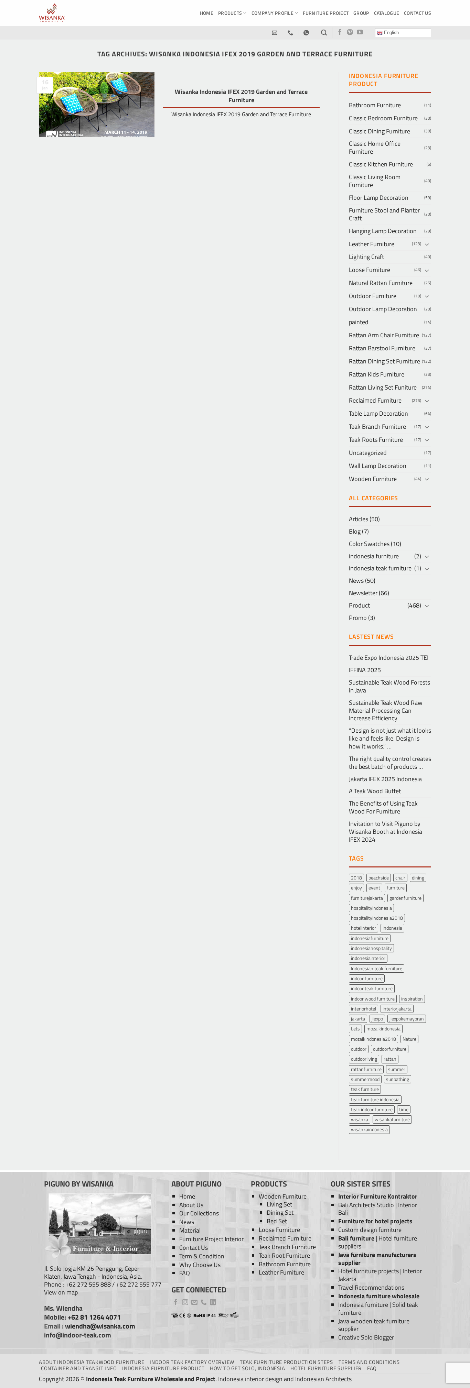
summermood (365, 1079)
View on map (61, 1292)
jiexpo (377, 1018)
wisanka (359, 1119)
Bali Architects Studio (366, 1205)
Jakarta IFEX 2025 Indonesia (385, 779)
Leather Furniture (371, 244)
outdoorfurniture (389, 1048)
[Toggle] (427, 244)
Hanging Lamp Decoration (383, 231)
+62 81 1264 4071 (94, 1317)
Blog (355, 531)
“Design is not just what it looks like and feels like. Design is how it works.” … (390, 738)
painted (358, 322)
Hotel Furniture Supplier (326, 1368)
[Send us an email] (194, 1302)
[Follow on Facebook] (340, 32)
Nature (409, 1038)
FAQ (184, 1273)
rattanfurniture (366, 1069)
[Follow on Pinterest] (350, 32)
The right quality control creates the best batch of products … (390, 762)
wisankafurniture (392, 1119)
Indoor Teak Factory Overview (192, 1362)
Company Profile (272, 13)
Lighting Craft (366, 256)
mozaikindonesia (383, 1028)
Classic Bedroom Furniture (383, 118)
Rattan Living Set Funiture (383, 387)
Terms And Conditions (369, 1362)
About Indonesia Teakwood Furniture (91, 1362)
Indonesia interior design (250, 1379)
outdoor (358, 1048)
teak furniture (365, 1089)
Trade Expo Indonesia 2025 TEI (388, 657)
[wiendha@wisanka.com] (275, 33)
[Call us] (204, 1302)
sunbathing (397, 1079)
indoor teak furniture (372, 988)
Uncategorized (368, 452)
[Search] (324, 33)
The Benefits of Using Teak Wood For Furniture (383, 807)
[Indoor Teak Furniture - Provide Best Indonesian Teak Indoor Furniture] (73, 13)
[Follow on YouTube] (360, 32)
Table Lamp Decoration (378, 413)
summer (396, 1069)
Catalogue (386, 13)
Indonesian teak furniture (376, 968)
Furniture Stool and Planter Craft (384, 214)
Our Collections (199, 1213)
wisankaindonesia (369, 1129)
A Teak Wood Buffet (375, 791)
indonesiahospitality (371, 948)
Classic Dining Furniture (379, 131)
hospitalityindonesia (371, 907)
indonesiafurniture (369, 938)
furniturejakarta (367, 897)
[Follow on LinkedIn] (213, 1302)
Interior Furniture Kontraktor (377, 1196)
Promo (358, 617)
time (403, 1109)
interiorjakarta (397, 1008)
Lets (355, 1028)
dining (418, 877)
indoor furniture (367, 978)
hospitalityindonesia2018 (377, 917)
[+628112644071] (291, 33)
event (374, 887)
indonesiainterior (368, 958)
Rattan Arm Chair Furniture (384, 335)
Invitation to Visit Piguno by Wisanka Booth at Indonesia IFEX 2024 (385, 831)
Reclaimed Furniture (375, 400)
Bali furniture (356, 1238)
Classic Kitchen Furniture (381, 164)
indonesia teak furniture (380, 568)
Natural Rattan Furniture (381, 282)
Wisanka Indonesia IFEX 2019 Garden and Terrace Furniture (241, 96)
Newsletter (363, 593)
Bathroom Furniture (375, 105)
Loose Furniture (369, 269)
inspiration (412, 998)
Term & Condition (201, 1256)
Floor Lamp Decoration (378, 197)
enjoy (356, 887)
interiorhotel (363, 1008)
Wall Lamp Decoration (377, 465)
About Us (191, 1205)
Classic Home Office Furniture (374, 147)
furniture (396, 887)
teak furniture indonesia (375, 1099)
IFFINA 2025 (365, 670)
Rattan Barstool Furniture (382, 348)
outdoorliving (364, 1058)
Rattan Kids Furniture (376, 374)
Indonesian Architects (323, 1379)
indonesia (392, 927)
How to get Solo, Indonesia (247, 1368)
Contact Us (417, 13)
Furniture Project (326, 13)
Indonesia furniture (363, 1304)
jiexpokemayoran (406, 1018)
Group (361, 13)
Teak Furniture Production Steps (286, 1362)
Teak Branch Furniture (377, 426)
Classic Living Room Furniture (374, 180)
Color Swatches (369, 543)
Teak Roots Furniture (376, 439)
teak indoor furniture (372, 1109)
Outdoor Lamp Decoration (383, 309)
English (391, 32)
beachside (378, 877)
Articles (358, 519)
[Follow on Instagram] (185, 1302)
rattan (390, 1058)
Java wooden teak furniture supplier (373, 1325)
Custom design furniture (370, 1229)
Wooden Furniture (373, 478)
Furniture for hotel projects (375, 1221)
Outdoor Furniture (372, 295)
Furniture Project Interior (211, 1239)
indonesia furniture (374, 556)
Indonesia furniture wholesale (378, 1296)
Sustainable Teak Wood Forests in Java (389, 686)
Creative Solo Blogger (366, 1337)
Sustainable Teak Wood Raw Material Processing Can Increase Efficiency (386, 710)
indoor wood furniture (373, 998)
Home (206, 13)
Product (359, 605)
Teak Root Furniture (284, 1255)
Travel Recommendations (371, 1287)
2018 (356, 877)
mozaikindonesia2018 (373, 1038)
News (356, 580)
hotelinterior (363, 927)
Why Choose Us (200, 1264)
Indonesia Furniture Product (163, 1368)
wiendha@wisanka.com (100, 1326)
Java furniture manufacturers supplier (377, 1258)
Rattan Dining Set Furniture (384, 361)
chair (400, 877)
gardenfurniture (405, 897)
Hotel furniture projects (368, 1271)
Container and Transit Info (79, 1368)
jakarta (358, 1018)
